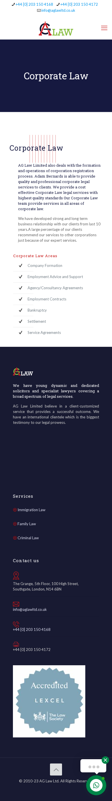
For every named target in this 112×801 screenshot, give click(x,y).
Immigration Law (31, 509)
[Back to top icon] (56, 769)
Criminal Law (28, 538)
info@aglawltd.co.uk (58, 10)
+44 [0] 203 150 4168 (34, 4)
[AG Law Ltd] (56, 27)
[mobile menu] (104, 28)
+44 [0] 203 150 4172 (79, 4)
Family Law (27, 523)
